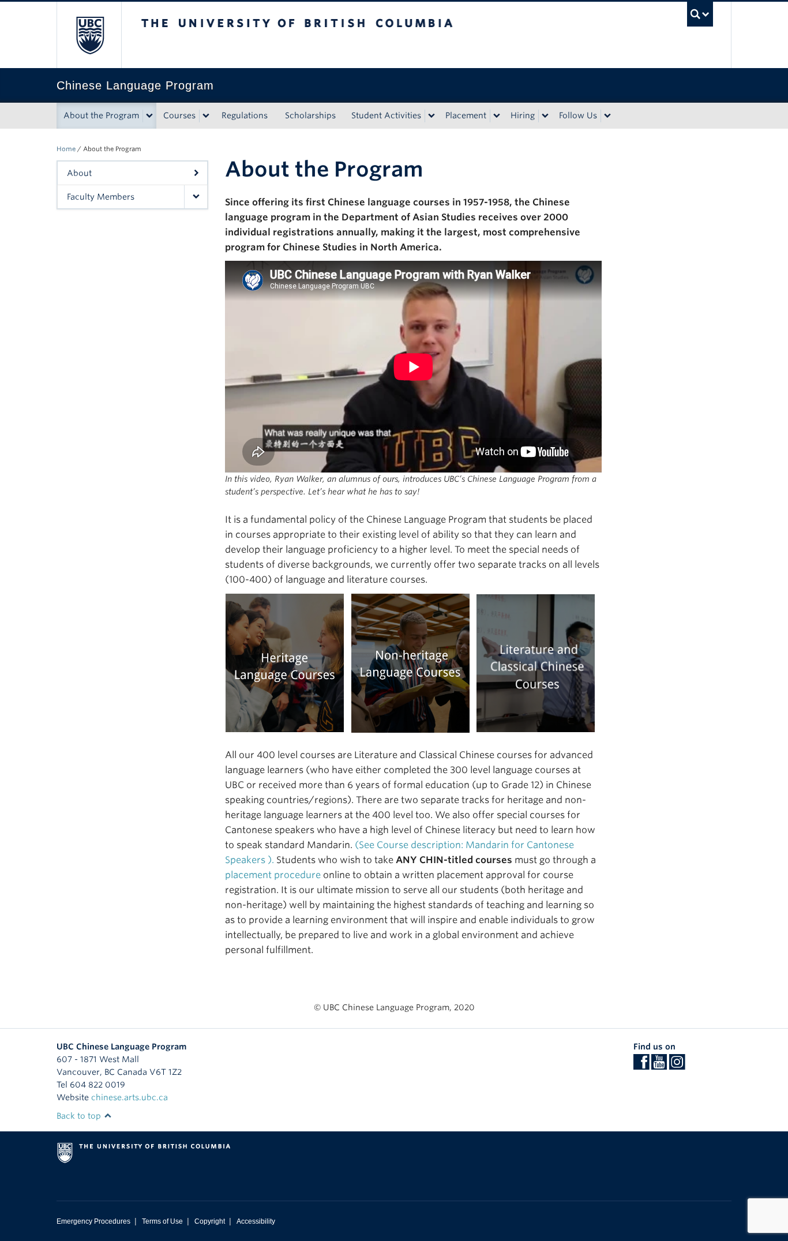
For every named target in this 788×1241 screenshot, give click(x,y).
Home (66, 149)
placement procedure (273, 874)
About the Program (101, 115)
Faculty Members (100, 196)
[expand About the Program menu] (149, 116)
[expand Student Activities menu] (431, 116)
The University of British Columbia (90, 35)
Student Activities (386, 115)
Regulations (245, 115)
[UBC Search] (700, 14)
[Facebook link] (641, 1065)
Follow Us (578, 115)
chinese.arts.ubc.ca (129, 1097)
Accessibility (256, 1221)
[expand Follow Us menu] (607, 116)
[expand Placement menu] (497, 116)
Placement (465, 115)
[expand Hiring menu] (545, 116)
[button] (195, 196)
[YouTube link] (659, 1065)
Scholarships (310, 115)
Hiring (523, 115)
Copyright (209, 1221)
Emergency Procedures (93, 1221)
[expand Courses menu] (206, 116)
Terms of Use (162, 1221)
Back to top (80, 1115)
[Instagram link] (677, 1065)
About (79, 173)
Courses (179, 115)
